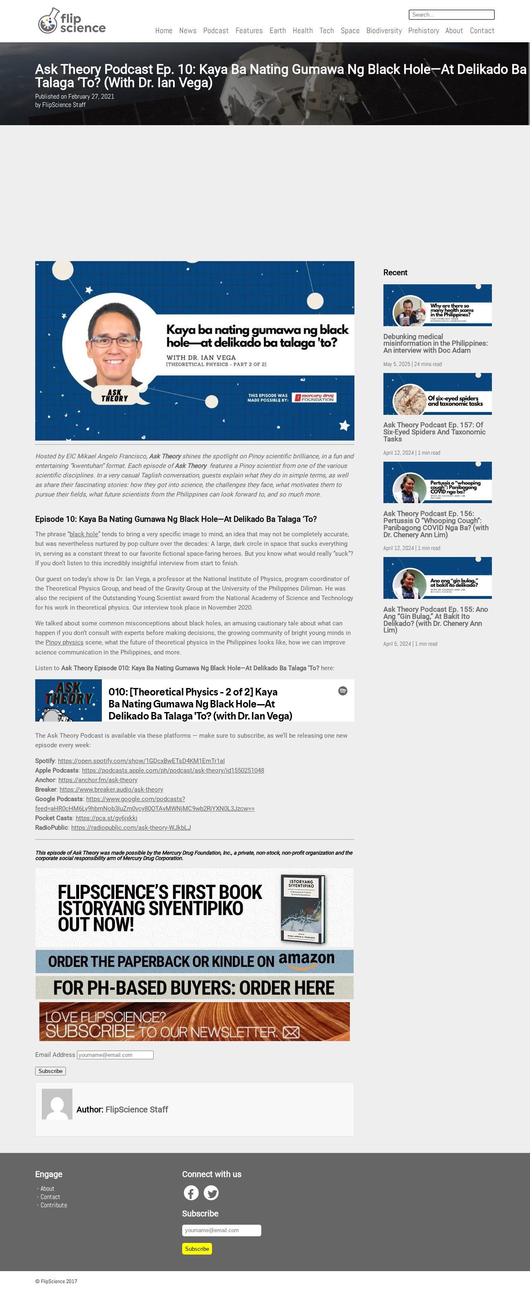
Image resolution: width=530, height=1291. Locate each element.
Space (350, 30)
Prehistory (423, 30)
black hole (84, 534)
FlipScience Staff (137, 1109)
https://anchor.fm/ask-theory (97, 780)
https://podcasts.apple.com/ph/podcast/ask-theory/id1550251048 (173, 770)
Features (249, 30)
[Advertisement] (265, 193)
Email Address (55, 1054)
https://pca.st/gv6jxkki (106, 818)
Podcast (216, 30)
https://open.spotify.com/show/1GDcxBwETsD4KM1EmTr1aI (141, 761)
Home (164, 30)
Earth (278, 30)
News (188, 30)
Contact (482, 30)
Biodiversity (384, 30)
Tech (327, 30)
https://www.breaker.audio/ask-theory (111, 789)
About (454, 30)
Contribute (54, 1205)
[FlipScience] (71, 32)
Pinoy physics (65, 642)
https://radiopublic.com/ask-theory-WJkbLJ (131, 827)
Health (303, 30)
